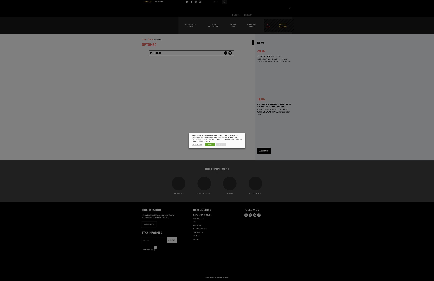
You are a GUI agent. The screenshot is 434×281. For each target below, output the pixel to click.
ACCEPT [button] (210, 144)
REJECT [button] (221, 144)
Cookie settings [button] (197, 144)
